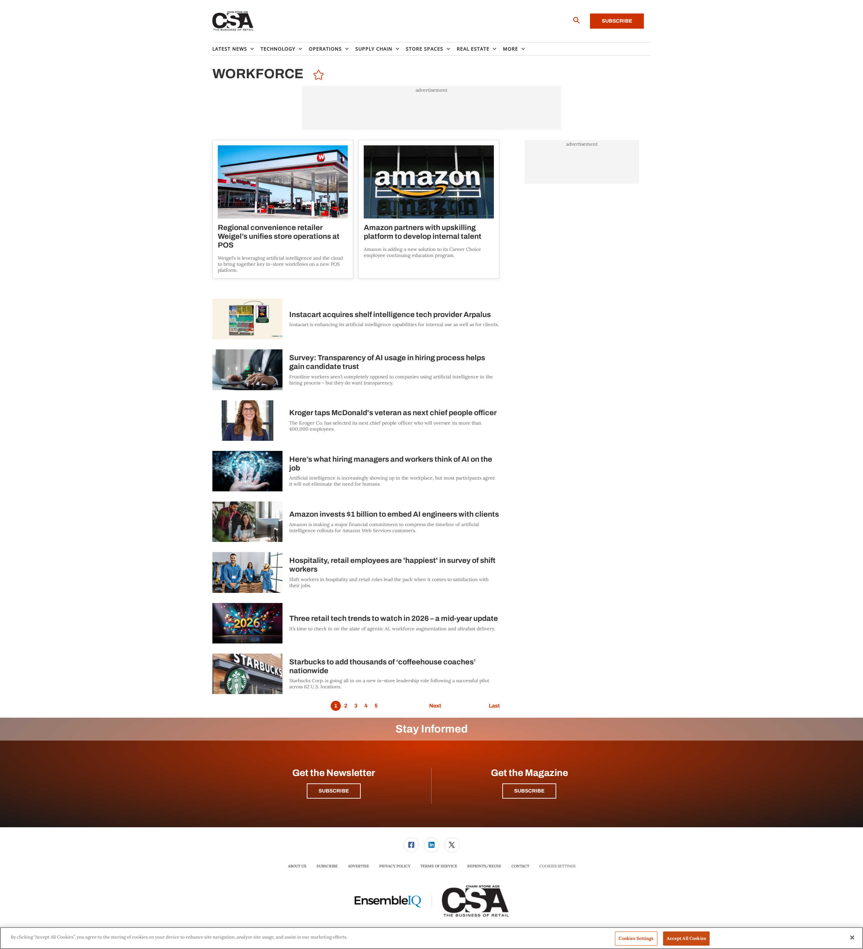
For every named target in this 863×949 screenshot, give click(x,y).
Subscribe (617, 21)
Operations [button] (325, 49)
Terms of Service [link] (438, 866)
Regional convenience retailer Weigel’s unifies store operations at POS (278, 236)
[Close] (852, 937)
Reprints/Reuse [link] (484, 866)
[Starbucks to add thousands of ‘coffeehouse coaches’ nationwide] (247, 674)
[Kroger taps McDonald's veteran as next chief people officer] (247, 420)
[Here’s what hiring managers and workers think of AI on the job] (247, 471)
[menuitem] (236, 48)
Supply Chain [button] (373, 49)
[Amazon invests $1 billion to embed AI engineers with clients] (247, 521)
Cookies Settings (557, 866)
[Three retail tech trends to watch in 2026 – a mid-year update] (247, 623)
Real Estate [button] (473, 49)
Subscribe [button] (334, 791)
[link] (411, 845)
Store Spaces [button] (424, 49)
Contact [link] (520, 866)
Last (494, 706)
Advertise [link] (358, 866)
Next (435, 706)
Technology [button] (278, 49)
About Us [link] (297, 866)
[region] (431, 938)
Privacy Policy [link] (394, 866)
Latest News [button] (229, 49)
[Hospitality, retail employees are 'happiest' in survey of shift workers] (247, 572)
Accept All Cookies (686, 938)
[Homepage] (233, 21)
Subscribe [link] (327, 866)
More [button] (510, 49)
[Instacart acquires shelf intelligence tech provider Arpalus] (247, 319)
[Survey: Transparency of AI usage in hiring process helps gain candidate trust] (247, 369)
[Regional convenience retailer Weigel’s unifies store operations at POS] (283, 182)
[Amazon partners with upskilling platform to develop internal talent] (429, 182)
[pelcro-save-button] (317, 76)
